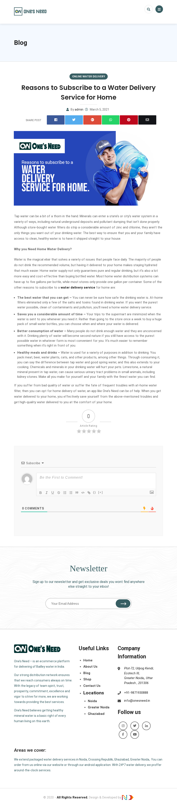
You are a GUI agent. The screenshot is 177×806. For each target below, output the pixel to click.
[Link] (89, 492)
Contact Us (91, 686)
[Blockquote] (77, 492)
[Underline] (53, 492)
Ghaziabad (96, 714)
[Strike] (59, 492)
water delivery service (78, 287)
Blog (20, 42)
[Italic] (47, 492)
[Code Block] (83, 492)
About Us (90, 667)
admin (79, 109)
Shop (87, 679)
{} (94, 492)
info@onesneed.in (137, 701)
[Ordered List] (65, 492)
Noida (92, 701)
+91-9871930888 (136, 693)
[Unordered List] (71, 492)
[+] (100, 492)
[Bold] (41, 492)
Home (87, 660)
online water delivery (88, 76)
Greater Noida (98, 707)
